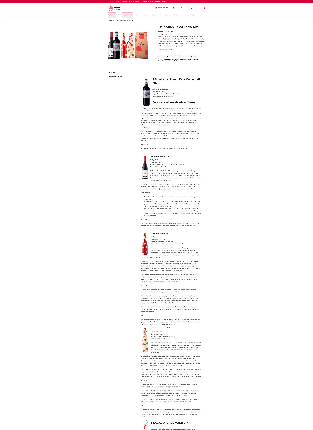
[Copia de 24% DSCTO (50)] (128, 45)
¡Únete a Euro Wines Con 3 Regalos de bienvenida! (133, 1)
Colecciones (116, 20)
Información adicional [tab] (115, 76)
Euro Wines (110, 20)
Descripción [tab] (112, 72)
